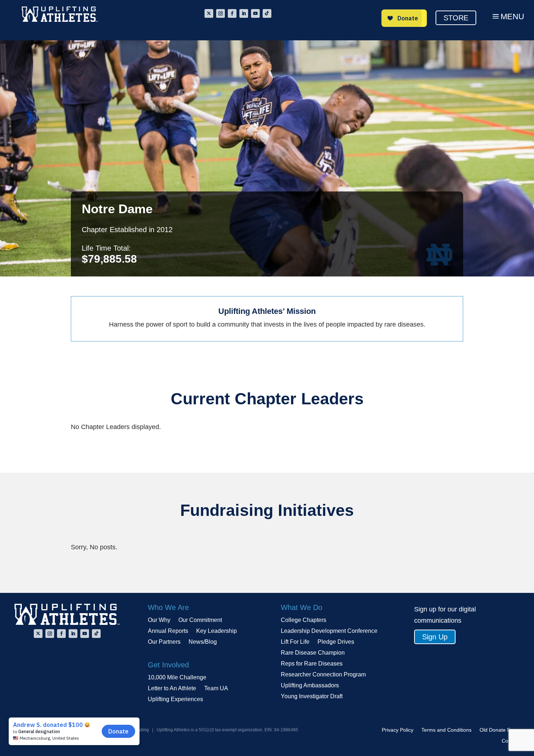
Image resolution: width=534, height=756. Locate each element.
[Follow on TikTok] (267, 13)
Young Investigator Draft (312, 696)
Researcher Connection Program (323, 675)
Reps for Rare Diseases (312, 664)
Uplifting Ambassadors (310, 685)
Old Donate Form (499, 730)
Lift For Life (295, 642)
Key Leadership (216, 631)
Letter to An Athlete (172, 688)
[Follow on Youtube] (255, 13)
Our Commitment (200, 620)
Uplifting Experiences (175, 699)
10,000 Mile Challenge (177, 677)
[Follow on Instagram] (220, 13)
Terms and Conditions (446, 730)
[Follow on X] (209, 13)
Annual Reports (168, 631)
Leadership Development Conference (329, 631)
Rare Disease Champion (313, 653)
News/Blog (203, 642)
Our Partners (164, 642)
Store (456, 18)
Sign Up (435, 637)
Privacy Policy (397, 730)
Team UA (216, 688)
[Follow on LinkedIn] (243, 13)
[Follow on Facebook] (232, 13)
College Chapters (303, 620)
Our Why (159, 620)
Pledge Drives (335, 642)
